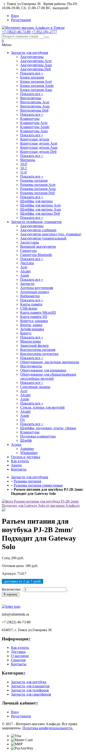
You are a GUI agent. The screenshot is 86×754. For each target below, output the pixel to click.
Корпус (26, 333)
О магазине (20, 656)
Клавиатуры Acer (33, 123)
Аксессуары (29, 242)
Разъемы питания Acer (37, 185)
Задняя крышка (32, 329)
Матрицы (27, 160)
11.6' (23, 172)
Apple (24, 275)
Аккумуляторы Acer (36, 61)
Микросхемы (30, 341)
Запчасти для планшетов (30, 686)
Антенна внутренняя (36, 288)
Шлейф (26, 440)
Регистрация (21, 20)
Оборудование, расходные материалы (49, 362)
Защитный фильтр (34, 345)
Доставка (18, 652)
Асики (16, 444)
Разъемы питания (33, 180)
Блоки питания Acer (36, 81)
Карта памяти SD (33, 317)
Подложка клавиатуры (38, 436)
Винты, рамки (31, 325)
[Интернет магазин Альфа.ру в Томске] (33, 28)
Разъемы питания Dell (37, 193)
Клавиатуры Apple (34, 127)
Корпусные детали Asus (39, 147)
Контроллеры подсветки (39, 354)
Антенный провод (34, 292)
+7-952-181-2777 (44, 32)
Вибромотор (30, 296)
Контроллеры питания (37, 350)
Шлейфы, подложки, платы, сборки (48, 428)
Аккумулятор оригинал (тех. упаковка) (50, 234)
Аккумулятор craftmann (38, 230)
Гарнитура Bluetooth (36, 255)
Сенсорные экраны (35, 387)
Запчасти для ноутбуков (29, 53)
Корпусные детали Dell (38, 152)
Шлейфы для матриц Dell (40, 213)
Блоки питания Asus (36, 90)
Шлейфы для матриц (36, 201)
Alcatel (25, 271)
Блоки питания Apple (37, 86)
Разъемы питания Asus (38, 189)
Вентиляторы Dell (34, 110)
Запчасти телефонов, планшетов (36, 222)
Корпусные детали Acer (38, 143)
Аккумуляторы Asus (36, 65)
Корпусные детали (34, 139)
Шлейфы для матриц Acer (40, 205)
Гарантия (18, 660)
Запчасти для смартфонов (31, 694)
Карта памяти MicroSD (38, 312)
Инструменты (31, 366)
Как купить (20, 461)
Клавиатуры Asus (34, 131)
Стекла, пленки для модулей (42, 407)
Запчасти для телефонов (30, 690)
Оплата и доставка (25, 457)
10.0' (23, 164)
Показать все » (31, 73)
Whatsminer (29, 453)
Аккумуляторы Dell (35, 69)
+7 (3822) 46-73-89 (16, 32)
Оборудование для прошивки (43, 370)
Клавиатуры (29, 119)
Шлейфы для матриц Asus (40, 209)
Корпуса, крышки (34, 321)
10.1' (23, 168)
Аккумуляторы (32, 57)
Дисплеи (27, 263)
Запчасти (27, 284)
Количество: (11, 589)
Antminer (27, 449)
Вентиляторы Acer (34, 102)
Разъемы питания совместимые (38, 485)
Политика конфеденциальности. (47, 728)
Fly (22, 420)
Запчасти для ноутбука (28, 682)
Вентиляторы (30, 98)
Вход (15, 16)
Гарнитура (28, 251)
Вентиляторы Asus (35, 106)
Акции (16, 465)
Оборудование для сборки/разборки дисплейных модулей (48, 376)
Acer (23, 267)
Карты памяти (31, 304)
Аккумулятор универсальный (43, 238)
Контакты (18, 469)
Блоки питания (32, 77)
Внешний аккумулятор (38, 246)
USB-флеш (28, 308)
